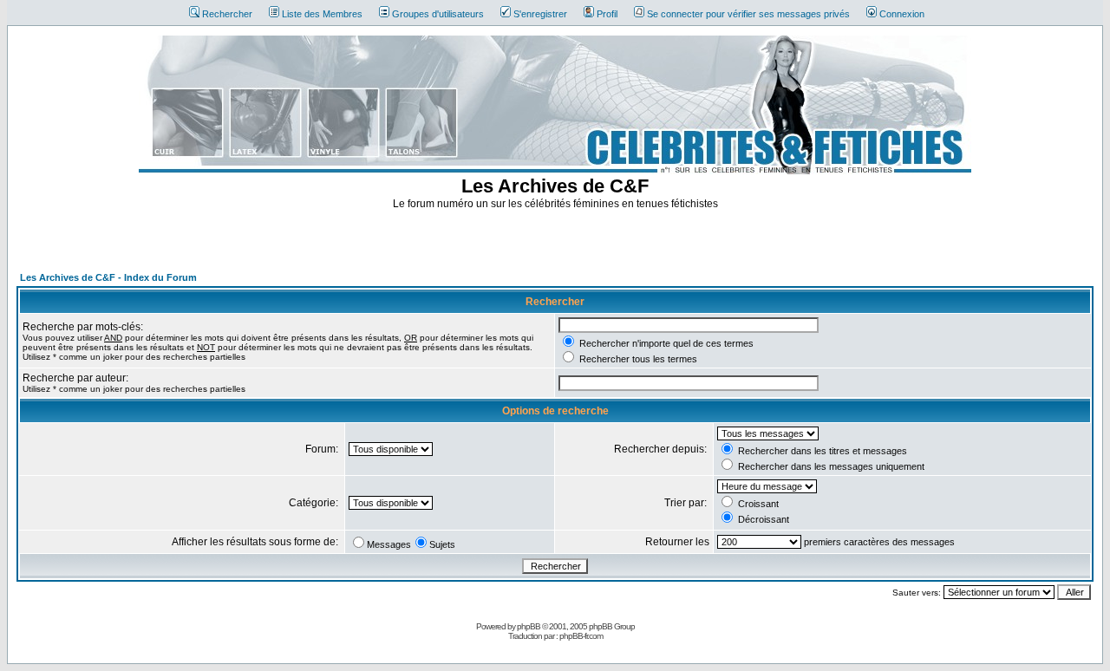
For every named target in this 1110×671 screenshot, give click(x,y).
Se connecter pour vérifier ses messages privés (748, 14)
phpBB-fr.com (581, 636)
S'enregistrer (540, 14)
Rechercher (227, 14)
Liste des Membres (322, 14)
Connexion (901, 14)
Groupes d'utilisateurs (438, 14)
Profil (607, 14)
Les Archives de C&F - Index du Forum (108, 277)
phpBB (528, 626)
